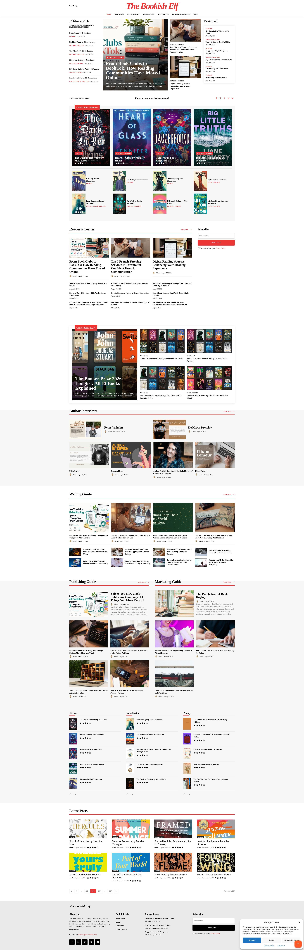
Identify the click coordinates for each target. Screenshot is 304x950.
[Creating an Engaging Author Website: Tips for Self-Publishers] (174, 673)
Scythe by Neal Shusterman (218, 180)
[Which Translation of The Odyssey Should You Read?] (162, 341)
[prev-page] (70, 794)
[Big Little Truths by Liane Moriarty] (213, 137)
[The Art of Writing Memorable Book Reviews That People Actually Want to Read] (215, 518)
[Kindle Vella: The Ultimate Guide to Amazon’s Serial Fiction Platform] (129, 633)
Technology (156, 711)
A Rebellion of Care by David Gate (206, 764)
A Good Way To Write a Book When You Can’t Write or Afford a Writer (95, 551)
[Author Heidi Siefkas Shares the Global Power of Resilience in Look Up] (173, 455)
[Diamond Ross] (131, 455)
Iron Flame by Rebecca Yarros (170, 874)
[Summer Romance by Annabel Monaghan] (131, 829)
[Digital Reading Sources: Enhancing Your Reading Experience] (185, 67)
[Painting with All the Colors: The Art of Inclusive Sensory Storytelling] (201, 562)
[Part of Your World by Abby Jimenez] (131, 862)
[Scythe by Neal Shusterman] (200, 181)
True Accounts (159, 837)
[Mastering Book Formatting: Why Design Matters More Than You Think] (88, 633)
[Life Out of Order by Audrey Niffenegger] (200, 204)
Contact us (281, 945)
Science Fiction (75, 72)
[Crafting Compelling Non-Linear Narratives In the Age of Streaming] (117, 562)
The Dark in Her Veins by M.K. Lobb (93, 720)
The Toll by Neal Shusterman (216, 77)
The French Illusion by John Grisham (150, 734)
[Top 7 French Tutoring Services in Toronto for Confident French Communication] (185, 30)
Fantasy (72, 36)
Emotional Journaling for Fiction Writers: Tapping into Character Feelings (137, 551)
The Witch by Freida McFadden (81, 51)
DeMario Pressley (200, 427)
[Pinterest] (224, 98)
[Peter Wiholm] (85, 429)
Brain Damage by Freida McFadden (150, 720)
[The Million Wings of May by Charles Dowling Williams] (187, 724)
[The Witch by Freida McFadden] (119, 204)
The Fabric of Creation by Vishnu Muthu (151, 779)
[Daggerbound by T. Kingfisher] (172, 137)
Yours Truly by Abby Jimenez (85, 874)
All (84, 708)
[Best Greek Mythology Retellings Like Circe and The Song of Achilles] (162, 378)
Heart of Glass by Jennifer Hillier (218, 42)
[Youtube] (232, 98)
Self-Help (153, 709)
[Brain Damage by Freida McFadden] (79, 204)
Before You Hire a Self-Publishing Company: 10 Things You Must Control (127, 597)
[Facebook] (216, 98)
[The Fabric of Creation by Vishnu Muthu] (130, 783)
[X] (228, 98)
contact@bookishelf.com (87, 935)
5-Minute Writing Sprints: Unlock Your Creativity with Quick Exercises (179, 551)
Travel (165, 711)
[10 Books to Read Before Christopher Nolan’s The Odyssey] (209, 341)
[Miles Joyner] (89, 455)
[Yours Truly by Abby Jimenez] (88, 862)
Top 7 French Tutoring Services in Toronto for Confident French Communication (183, 49)
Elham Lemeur (201, 471)
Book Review (192, 393)
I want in (214, 242)
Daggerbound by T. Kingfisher (80, 33)
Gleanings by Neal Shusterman (217, 69)
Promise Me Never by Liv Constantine (83, 78)
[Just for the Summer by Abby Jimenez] (216, 829)
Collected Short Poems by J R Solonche (208, 749)
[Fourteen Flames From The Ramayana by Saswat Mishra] (187, 738)
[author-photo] (70, 276)
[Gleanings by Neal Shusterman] (79, 181)
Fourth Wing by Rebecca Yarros (214, 874)
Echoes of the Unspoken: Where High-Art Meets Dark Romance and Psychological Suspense (88, 303)
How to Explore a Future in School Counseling (130, 293)
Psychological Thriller (79, 81)
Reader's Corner (177, 44)
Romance (106, 708)
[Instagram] (220, 98)
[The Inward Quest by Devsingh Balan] (130, 768)
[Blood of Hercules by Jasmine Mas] (88, 829)
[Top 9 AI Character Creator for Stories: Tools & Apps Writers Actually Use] (131, 518)
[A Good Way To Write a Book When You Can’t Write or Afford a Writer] (75, 552)
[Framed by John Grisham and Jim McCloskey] (173, 829)
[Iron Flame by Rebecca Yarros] (173, 862)
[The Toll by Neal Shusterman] (119, 181)
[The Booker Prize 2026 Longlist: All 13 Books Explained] (104, 364)
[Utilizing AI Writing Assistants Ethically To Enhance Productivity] (75, 562)
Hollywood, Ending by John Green (81, 60)
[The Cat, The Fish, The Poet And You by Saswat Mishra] (187, 783)
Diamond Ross (117, 471)
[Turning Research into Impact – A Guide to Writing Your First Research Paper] (159, 562)
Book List (144, 356)
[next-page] (74, 794)
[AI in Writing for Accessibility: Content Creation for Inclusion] (201, 552)
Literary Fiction (76, 63)
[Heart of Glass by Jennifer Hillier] (132, 137)
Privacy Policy (269, 945)
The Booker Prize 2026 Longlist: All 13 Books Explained (98, 383)
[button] (299, 922)
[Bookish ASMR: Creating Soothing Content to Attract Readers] (174, 633)
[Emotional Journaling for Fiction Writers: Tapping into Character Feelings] (117, 552)
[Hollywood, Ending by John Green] (159, 204)
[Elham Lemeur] (215, 455)
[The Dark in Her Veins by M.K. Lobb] (91, 137)
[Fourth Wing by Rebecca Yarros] (216, 862)
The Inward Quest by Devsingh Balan (150, 764)
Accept (252, 940)
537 (110, 891)
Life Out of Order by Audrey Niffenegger (84, 69)
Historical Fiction (94, 708)
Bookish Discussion (115, 58)
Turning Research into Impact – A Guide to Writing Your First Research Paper (179, 562)
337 (99, 891)
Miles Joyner (74, 471)
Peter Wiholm (113, 427)
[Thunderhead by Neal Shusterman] (159, 181)
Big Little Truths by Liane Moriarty (82, 42)
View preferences (291, 940)
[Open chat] (298, 944)
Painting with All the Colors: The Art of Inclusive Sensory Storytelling (221, 562)
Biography (143, 709)
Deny (271, 940)
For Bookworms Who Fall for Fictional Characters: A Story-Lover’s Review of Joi (170, 303)
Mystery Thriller (76, 45)
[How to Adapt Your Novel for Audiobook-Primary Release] (129, 673)
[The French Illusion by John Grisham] (130, 738)
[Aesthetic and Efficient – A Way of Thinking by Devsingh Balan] (130, 753)
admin (75, 276)
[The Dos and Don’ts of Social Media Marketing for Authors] (215, 633)
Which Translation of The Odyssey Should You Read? (161, 359)
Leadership (145, 711)
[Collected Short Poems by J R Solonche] (187, 753)
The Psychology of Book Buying (212, 595)
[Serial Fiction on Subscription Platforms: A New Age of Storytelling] (88, 673)
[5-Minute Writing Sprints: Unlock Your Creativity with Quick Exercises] (159, 552)
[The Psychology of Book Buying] (174, 604)
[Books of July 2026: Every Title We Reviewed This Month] (209, 378)
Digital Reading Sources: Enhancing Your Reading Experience (180, 86)
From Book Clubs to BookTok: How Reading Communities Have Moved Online (133, 70)
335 (87, 891)
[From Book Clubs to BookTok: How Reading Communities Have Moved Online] (135, 54)
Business (162, 709)
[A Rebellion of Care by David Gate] (187, 768)
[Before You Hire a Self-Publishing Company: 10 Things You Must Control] (89, 518)
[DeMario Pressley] (169, 429)
